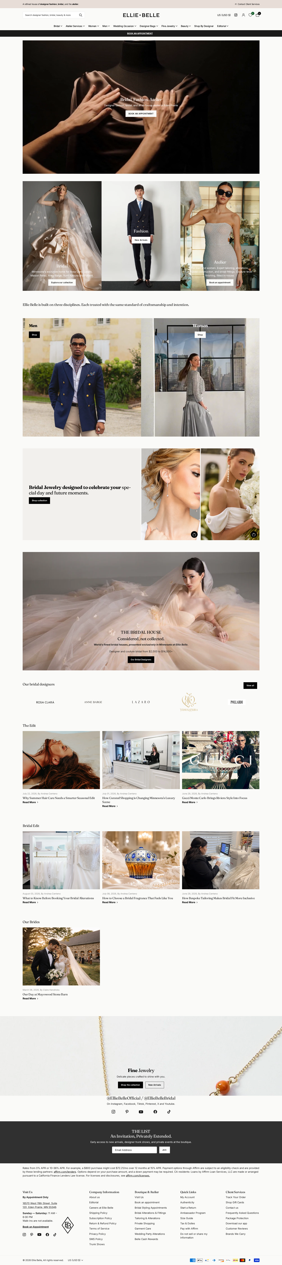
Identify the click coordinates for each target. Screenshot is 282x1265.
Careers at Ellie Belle (101, 1207)
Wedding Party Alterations (150, 1233)
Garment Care (143, 1228)
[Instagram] (113, 1112)
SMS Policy (96, 1239)
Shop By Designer (204, 26)
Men (104, 26)
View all (250, 685)
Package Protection (237, 1218)
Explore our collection (62, 282)
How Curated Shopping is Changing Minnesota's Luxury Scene (141, 771)
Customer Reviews (237, 1228)
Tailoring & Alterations (147, 1218)
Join (164, 1150)
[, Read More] (236, 15)
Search (81, 15)
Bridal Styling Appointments (151, 1207)
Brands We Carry (235, 1233)
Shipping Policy (98, 1212)
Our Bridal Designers (141, 659)
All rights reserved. (53, 1260)
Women (92, 26)
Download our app (236, 1223)
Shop (34, 334)
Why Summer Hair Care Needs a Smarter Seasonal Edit (61, 769)
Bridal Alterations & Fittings (150, 1212)
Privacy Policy (97, 1233)
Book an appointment (219, 282)
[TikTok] (169, 1112)
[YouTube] (141, 1111)
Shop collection (39, 500)
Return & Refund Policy (102, 1223)
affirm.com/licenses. (138, 1175)
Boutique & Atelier (147, 1192)
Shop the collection (130, 1085)
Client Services (235, 1192)
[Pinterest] (127, 1112)
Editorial (221, 26)
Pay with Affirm (189, 1228)
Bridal (57, 26)
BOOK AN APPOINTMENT (141, 113)
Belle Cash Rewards (146, 1239)
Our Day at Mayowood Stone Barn (61, 965)
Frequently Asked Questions (242, 1212)
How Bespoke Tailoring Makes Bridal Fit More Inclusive (220, 869)
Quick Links (188, 1192)
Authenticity (187, 1202)
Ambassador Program (193, 1212)
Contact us (232, 1207)
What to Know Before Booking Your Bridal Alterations (61, 869)
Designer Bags (148, 26)
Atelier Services (74, 26)
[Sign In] (243, 15)
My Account (187, 1197)
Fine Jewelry (168, 26)
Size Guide (186, 1218)
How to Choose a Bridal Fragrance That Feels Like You (141, 869)
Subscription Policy (100, 1218)
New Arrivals (141, 240)
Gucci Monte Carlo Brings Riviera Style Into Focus (220, 769)
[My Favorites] (250, 15)
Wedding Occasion (123, 26)
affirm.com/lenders (65, 1171)
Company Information (104, 1192)
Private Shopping (145, 1223)
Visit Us (139, 1197)
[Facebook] (155, 1112)
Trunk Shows (97, 1244)
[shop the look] (194, 534)
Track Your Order (236, 1197)
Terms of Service (99, 1228)
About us (94, 1197)
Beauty (184, 26)
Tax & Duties (187, 1223)
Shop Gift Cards (235, 1202)
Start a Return (188, 1207)
